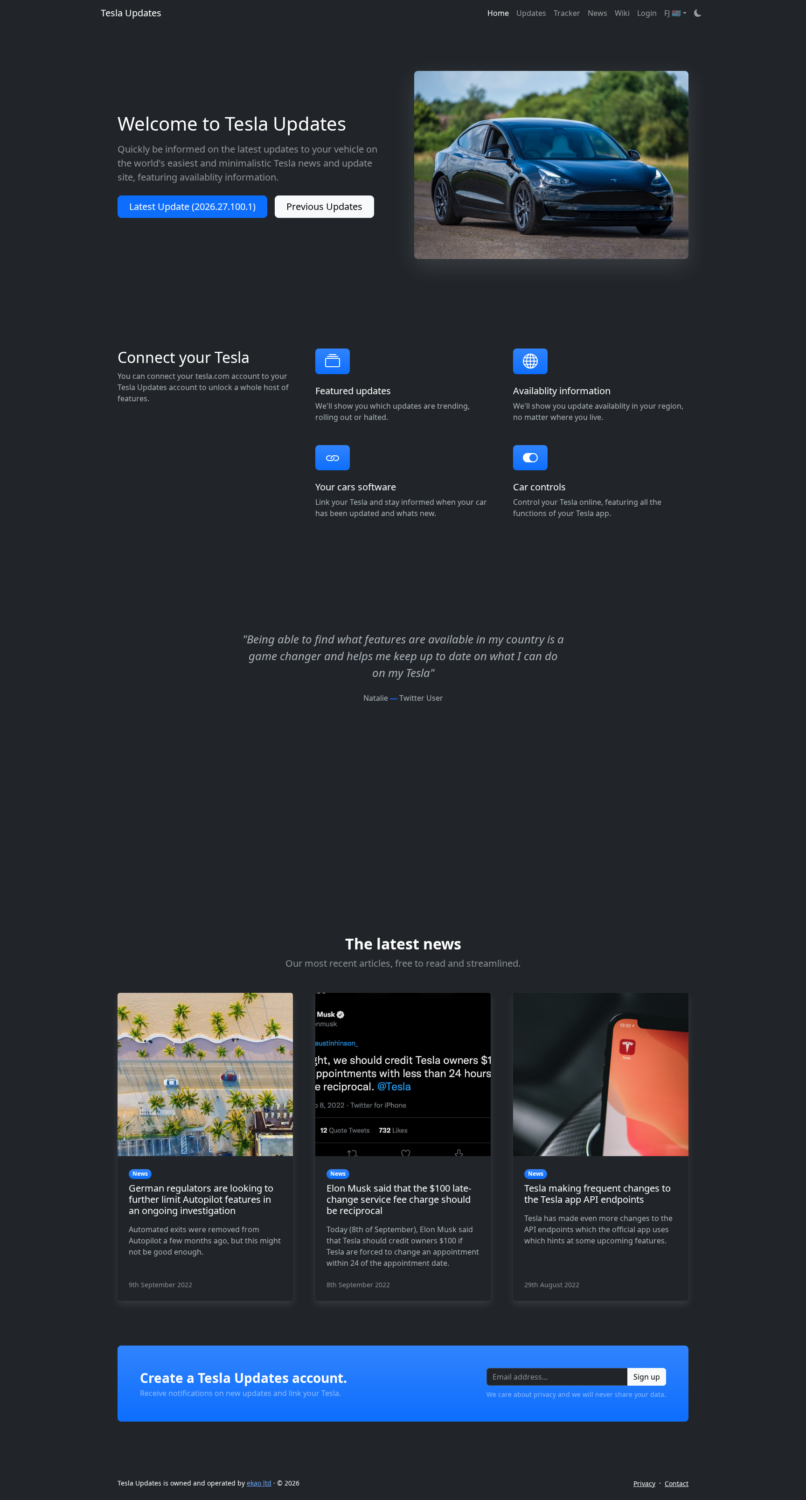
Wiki (622, 13)
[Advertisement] (403, 769)
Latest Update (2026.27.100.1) (192, 206)
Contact (676, 1483)
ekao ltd (259, 1483)
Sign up (646, 1377)
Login (647, 13)
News (597, 13)
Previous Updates (324, 206)
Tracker (567, 13)
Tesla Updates (131, 13)
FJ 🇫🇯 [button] (672, 13)
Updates (531, 13)
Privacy (644, 1483)
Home (498, 13)
